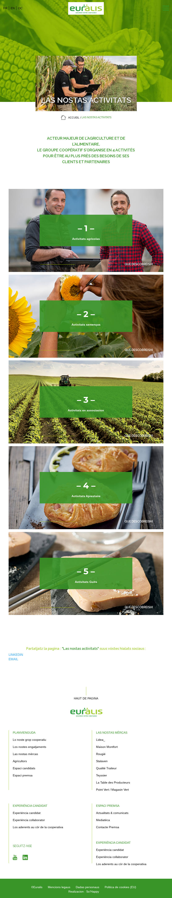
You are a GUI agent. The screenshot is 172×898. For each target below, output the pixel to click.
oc (20, 8)
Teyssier (101, 775)
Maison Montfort (107, 747)
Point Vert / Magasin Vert (112, 789)
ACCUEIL (73, 117)
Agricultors (20, 761)
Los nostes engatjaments (29, 747)
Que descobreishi (139, 264)
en (13, 8)
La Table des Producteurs (113, 782)
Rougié (101, 754)
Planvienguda (24, 732)
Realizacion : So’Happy (83, 891)
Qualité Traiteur (106, 768)
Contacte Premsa (107, 827)
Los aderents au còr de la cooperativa (38, 827)
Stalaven (102, 761)
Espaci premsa (23, 775)
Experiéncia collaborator (29, 820)
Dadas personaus (87, 887)
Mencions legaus (59, 887)
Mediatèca (103, 820)
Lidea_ (100, 739)
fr (5, 8)
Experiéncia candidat (30, 805)
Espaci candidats (24, 768)
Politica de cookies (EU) (120, 887)
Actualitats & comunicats (112, 813)
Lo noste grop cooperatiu (29, 739)
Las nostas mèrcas (25, 754)
